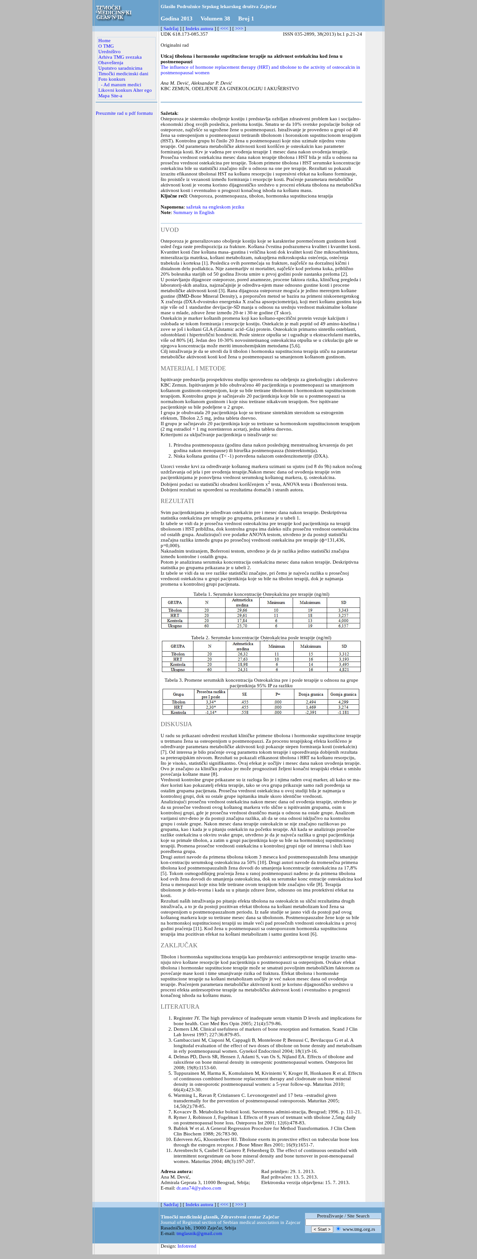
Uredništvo (109, 51)
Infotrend (186, 1246)
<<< (224, 28)
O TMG (106, 46)
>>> (239, 28)
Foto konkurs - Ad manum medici (119, 82)
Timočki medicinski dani (123, 73)
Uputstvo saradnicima (120, 68)
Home (104, 40)
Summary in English (193, 212)
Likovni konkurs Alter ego (125, 90)
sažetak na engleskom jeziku (215, 207)
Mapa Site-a (110, 95)
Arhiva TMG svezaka (120, 57)
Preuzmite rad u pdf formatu (124, 113)
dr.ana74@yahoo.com (199, 1188)
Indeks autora (199, 28)
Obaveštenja (110, 62)
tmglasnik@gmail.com (199, 1233)
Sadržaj (171, 28)
